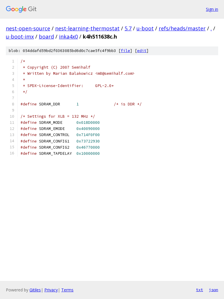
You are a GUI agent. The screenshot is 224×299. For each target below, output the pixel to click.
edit (141, 50)
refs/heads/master (182, 28)
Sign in (212, 9)
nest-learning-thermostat (87, 28)
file (125, 50)
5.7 (128, 28)
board (46, 36)
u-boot (145, 28)
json (213, 289)
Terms (67, 290)
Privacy (51, 290)
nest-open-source (28, 28)
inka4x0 (68, 36)
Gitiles (35, 290)
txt (199, 289)
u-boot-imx (20, 36)
